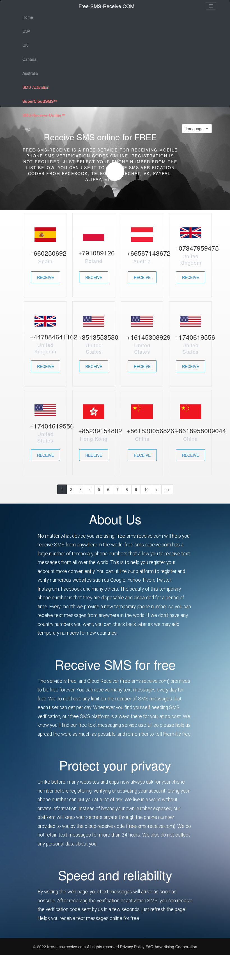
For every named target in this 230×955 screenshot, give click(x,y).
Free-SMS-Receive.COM (106, 6)
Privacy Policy (132, 946)
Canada (29, 59)
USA (26, 31)
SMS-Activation (35, 87)
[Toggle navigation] (211, 6)
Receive (45, 277)
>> (167, 489)
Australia (30, 73)
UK (25, 45)
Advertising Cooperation (176, 946)
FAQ (26, 129)
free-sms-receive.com (67, 946)
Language (195, 128)
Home (27, 17)
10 (146, 489)
